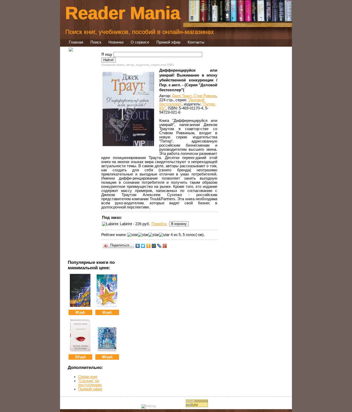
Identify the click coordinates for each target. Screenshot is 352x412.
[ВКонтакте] (137, 245)
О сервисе (140, 42)
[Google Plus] (164, 245)
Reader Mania (122, 13)
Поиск (95, 42)
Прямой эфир (168, 42)
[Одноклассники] (148, 245)
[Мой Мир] (154, 245)
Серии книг (87, 377)
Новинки (115, 42)
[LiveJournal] (159, 245)
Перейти (159, 224)
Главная (76, 42)
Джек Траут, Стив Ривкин (194, 96)
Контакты (196, 42)
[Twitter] (143, 245)
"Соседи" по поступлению (90, 383)
